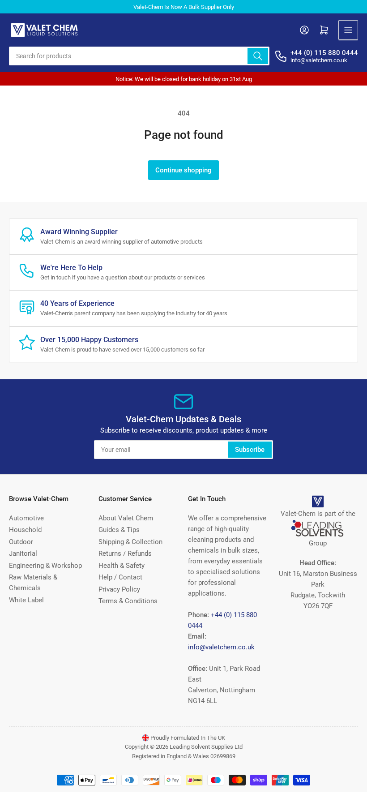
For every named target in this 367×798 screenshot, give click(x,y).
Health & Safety (121, 566)
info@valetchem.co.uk (221, 647)
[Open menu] (348, 30)
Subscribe (250, 450)
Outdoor (21, 542)
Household (25, 530)
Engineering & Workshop (45, 566)
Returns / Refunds (125, 553)
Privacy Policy (119, 589)
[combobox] (139, 56)
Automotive (26, 518)
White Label (26, 600)
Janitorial (23, 553)
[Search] (258, 56)
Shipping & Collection (130, 542)
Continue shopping (183, 170)
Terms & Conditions (128, 601)
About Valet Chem (125, 518)
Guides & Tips (119, 530)
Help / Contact (120, 577)
